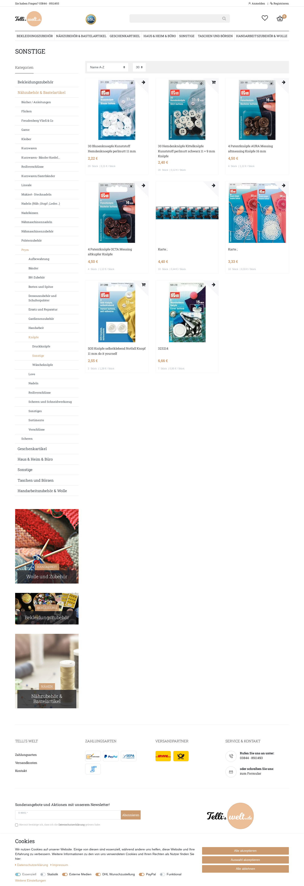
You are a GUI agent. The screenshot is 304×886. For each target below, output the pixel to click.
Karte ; (162, 249)
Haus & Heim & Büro (160, 36)
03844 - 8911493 (251, 758)
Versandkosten (26, 763)
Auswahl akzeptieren (245, 860)
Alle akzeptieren (245, 850)
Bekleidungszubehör (35, 36)
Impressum (60, 865)
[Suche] (224, 18)
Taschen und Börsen (215, 36)
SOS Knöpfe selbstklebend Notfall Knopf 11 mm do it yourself (117, 350)
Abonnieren (130, 815)
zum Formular (250, 773)
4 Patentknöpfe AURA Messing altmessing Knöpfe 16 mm (250, 148)
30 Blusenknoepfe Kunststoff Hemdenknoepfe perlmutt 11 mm (112, 148)
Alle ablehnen (245, 868)
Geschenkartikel (125, 36)
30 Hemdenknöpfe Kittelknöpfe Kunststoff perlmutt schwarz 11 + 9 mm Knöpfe (186, 151)
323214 (163, 348)
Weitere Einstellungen (30, 880)
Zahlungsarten (26, 755)
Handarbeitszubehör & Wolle (261, 36)
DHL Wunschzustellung (118, 874)
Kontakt (21, 771)
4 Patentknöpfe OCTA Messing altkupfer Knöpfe (110, 251)
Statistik (52, 874)
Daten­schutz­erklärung (33, 865)
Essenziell (29, 874)
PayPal (151, 874)
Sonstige (187, 36)
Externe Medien (80, 874)
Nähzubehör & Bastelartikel (81, 36)
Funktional (174, 874)
